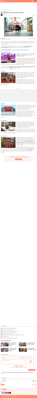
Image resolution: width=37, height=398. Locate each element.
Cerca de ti (2, 9)
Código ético (16, 397)
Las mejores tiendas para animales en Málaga (13, 344)
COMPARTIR (32, 1)
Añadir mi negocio (18, 159)
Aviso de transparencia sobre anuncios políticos (7, 397)
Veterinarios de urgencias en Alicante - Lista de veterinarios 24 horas (13, 335)
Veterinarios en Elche (5, 336)
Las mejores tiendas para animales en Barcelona (20, 50)
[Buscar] (35, 1)
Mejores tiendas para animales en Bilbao (31, 343)
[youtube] (6, 393)
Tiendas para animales (9, 9)
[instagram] (4, 393)
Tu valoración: (12, 367)
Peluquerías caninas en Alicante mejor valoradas (9, 331)
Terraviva (3, 71)
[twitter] (2, 393)
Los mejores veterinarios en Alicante (8, 330)
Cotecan (3, 104)
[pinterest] (8, 393)
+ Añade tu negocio (33, 15)
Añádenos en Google (33, 38)
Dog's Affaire (4, 120)
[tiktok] (10, 393)
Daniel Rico (5, 15)
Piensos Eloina (4, 136)
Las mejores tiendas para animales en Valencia (13, 349)
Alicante (5, 9)
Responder (2, 384)
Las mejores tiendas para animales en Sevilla (31, 349)
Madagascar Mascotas (6, 52)
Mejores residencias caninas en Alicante (8, 333)
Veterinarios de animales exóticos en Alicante (9, 328)
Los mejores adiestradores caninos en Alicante (9, 338)
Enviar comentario (32, 370)
